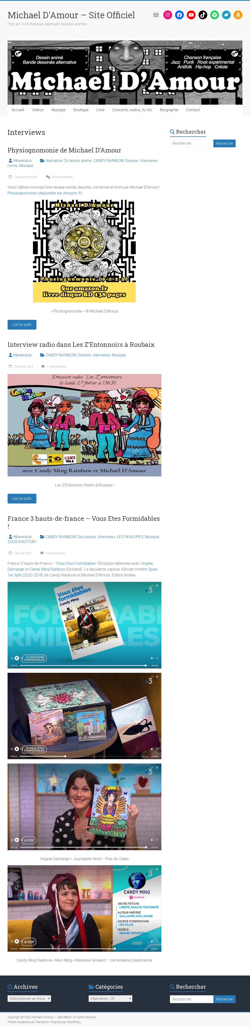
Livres (13, 165)
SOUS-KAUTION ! (22, 541)
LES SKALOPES (130, 536)
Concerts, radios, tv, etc (132, 110)
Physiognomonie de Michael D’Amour (64, 150)
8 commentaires (62, 177)
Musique (59, 110)
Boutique (81, 110)
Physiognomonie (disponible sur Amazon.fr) (45, 193)
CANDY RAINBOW (108, 160)
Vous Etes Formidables (76, 563)
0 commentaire (55, 553)
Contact (193, 110)
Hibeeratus (22, 160)
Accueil (17, 110)
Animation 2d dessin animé (69, 160)
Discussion (87, 536)
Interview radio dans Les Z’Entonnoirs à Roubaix (81, 344)
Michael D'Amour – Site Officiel (71, 15)
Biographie (169, 110)
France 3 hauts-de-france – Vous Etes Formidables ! (84, 522)
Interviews (149, 160)
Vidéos (38, 110)
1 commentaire (56, 366)
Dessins (131, 160)
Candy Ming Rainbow (47, 569)
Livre (100, 110)
